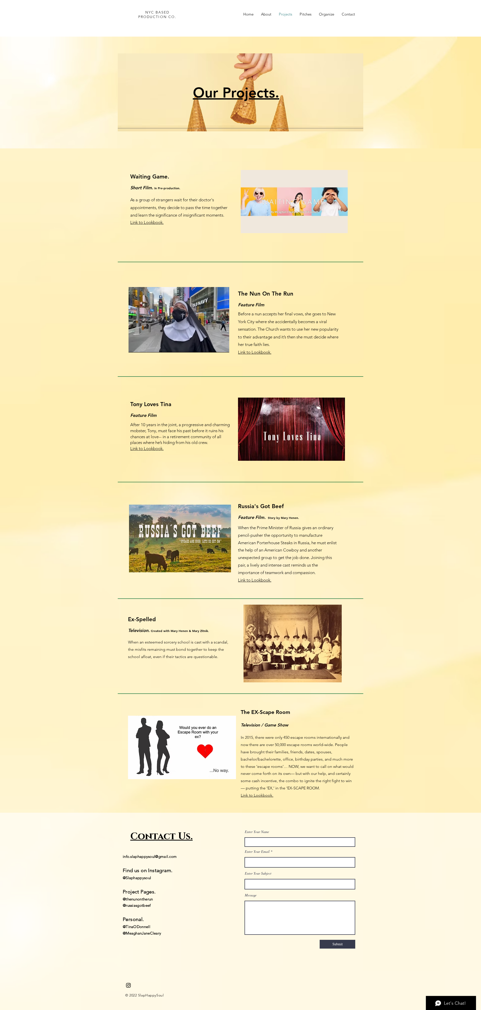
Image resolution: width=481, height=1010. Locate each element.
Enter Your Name (257, 832)
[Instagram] (128, 985)
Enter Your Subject (258, 873)
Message (251, 895)
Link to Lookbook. (254, 352)
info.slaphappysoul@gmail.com (150, 856)
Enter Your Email (257, 851)
